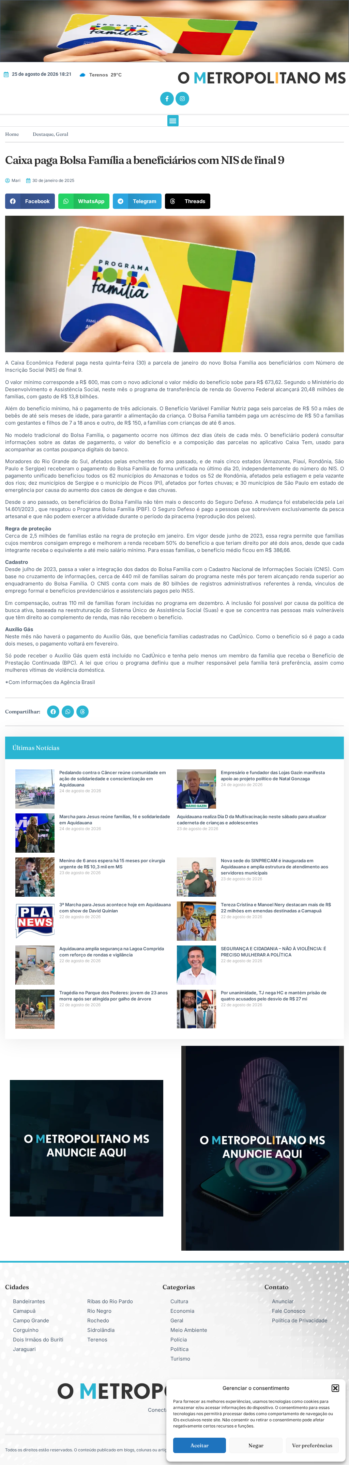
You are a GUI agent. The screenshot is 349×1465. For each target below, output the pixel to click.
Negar (255, 1445)
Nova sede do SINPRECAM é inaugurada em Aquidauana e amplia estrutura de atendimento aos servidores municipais (274, 867)
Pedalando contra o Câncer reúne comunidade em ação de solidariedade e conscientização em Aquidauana (112, 778)
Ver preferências (312, 1445)
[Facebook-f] (167, 98)
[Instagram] (182, 98)
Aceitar (200, 1445)
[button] (335, 1388)
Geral (62, 134)
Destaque (43, 134)
